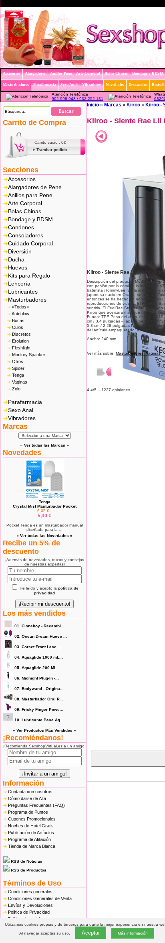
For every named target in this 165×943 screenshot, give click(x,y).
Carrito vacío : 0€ (50, 142)
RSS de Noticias (26, 861)
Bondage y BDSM (30, 219)
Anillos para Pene (30, 195)
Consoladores (25, 235)
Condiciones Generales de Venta (40, 898)
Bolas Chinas (24, 211)
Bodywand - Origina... (39, 688)
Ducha (16, 259)
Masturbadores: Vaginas (138, 353)
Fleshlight (21, 347)
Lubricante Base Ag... (39, 720)
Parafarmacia (25, 402)
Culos (17, 327)
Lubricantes (23, 291)
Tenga (18, 375)
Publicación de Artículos (31, 832)
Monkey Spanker (28, 354)
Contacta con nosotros (30, 791)
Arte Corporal (25, 203)
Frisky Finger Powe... (38, 709)
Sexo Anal (20, 410)
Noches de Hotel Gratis (31, 825)
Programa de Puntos (28, 812)
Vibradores (22, 418)
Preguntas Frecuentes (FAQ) (36, 805)
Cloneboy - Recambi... (39, 626)
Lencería (19, 283)
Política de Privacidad (29, 912)
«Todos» (20, 306)
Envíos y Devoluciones (30, 905)
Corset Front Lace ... (37, 647)
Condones (21, 227)
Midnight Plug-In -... (36, 678)
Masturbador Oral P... (38, 699)
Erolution (20, 341)
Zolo (16, 388)
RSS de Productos (28, 870)
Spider (18, 368)
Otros (17, 361)
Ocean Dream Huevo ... (40, 636)
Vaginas (19, 382)
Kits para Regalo (29, 275)
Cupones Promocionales (32, 818)
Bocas (18, 320)
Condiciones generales (30, 891)
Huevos (17, 267)
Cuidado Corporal (30, 243)
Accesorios (22, 179)
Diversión (20, 251)
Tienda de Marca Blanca (31, 846)
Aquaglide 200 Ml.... (37, 667)
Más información (133, 933)
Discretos (21, 334)
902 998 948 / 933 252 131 (77, 98)
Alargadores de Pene (35, 187)
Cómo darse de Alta (27, 798)
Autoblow (20, 313)
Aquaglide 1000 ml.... (38, 657)
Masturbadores (27, 299)
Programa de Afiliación (29, 839)
